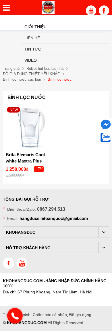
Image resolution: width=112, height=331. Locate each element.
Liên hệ (32, 38)
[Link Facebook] (104, 12)
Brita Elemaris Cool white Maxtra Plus (25, 157)
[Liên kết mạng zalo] (105, 137)
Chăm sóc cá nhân (50, 314)
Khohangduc (20, 232)
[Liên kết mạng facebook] (105, 124)
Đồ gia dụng (80, 314)
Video (30, 60)
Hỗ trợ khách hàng (28, 247)
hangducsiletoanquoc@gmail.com (54, 218)
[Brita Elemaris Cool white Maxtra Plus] (29, 128)
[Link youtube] (91, 12)
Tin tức (32, 49)
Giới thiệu (35, 26)
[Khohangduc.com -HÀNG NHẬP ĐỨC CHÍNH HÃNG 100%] (48, 12)
